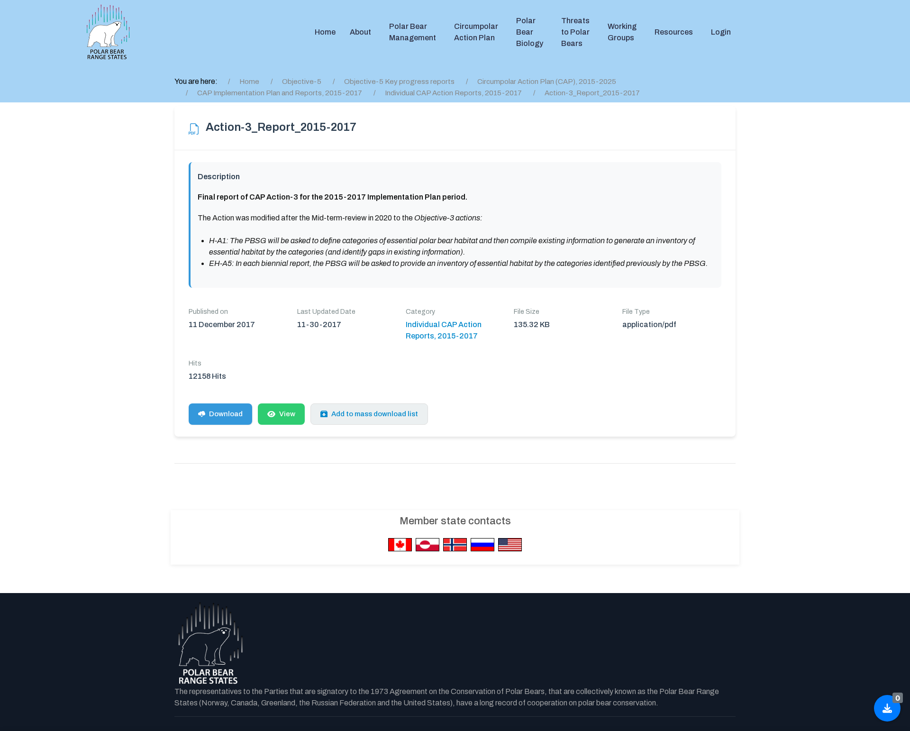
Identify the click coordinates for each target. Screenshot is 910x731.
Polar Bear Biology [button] (529, 32)
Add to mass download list (374, 414)
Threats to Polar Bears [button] (575, 32)
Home (325, 32)
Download (226, 414)
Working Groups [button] (622, 32)
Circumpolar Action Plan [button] (476, 32)
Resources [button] (674, 32)
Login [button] (721, 32)
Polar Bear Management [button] (412, 32)
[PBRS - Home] (108, 32)
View (287, 414)
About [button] (360, 32)
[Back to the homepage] (210, 644)
